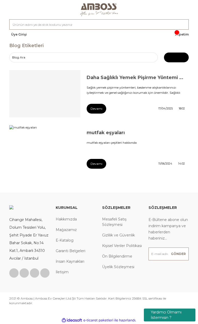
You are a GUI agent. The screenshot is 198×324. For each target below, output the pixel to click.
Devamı (96, 108)
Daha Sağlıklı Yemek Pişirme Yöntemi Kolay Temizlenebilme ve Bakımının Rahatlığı (136, 77)
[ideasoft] (72, 320)
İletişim (62, 272)
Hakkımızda (66, 219)
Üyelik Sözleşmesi (118, 267)
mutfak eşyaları (106, 132)
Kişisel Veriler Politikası (122, 245)
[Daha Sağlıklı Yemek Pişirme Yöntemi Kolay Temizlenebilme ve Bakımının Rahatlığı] (44, 93)
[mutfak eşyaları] (44, 149)
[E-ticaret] (98, 320)
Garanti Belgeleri (70, 251)
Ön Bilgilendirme (117, 256)
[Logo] (99, 10)
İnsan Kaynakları (70, 261)
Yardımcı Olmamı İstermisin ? (166, 315)
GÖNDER (178, 254)
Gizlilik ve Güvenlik (118, 235)
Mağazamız (66, 229)
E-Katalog (64, 240)
